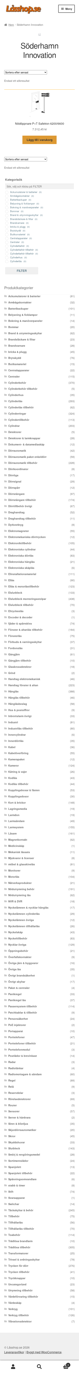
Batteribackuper (18, 308)
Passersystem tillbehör (22, 1006)
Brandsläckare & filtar (21, 339)
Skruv (11, 1136)
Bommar (13, 327)
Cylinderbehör (17, 382)
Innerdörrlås (16, 741)
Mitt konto (13, 1367)
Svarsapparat (16, 1198)
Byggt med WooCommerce (44, 1352)
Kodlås (12, 778)
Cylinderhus (16, 395)
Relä (11, 1086)
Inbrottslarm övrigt (20, 716)
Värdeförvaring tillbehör (23, 1296)
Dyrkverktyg (15, 524)
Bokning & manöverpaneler (25, 321)
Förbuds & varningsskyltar (25, 642)
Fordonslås (15, 648)
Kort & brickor (17, 802)
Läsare (12, 833)
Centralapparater (18, 370)
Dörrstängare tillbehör (22, 500)
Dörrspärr (14, 487)
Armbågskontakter (19, 302)
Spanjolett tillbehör (20, 1173)
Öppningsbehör (18, 951)
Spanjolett (14, 1167)
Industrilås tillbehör (20, 728)
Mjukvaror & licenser (21, 858)
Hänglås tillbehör (19, 697)
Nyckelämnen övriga (21, 920)
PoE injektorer (17, 1025)
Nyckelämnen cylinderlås (24, 914)
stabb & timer (16, 1185)
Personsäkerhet (18, 1018)
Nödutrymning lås (19, 895)
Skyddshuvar (16, 1142)
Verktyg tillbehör (18, 1315)
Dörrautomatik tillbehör (22, 463)
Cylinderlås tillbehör (21, 407)
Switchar (13, 1204)
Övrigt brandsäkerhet (21, 975)
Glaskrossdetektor (19, 667)
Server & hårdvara (19, 1117)
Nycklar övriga (17, 944)
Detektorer (14, 432)
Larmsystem (16, 827)
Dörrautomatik (17, 450)
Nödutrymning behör (21, 889)
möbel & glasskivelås (21, 864)
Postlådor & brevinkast (22, 1056)
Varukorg (61, 1363)
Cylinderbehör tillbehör (22, 388)
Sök (39, 1367)
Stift (10, 1191)
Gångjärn (14, 654)
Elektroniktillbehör (19, 543)
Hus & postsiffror (19, 710)
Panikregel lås (17, 1000)
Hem (11, 24)
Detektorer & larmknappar (24, 438)
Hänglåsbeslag (17, 704)
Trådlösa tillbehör (19, 1247)
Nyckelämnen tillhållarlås (24, 926)
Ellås (11, 580)
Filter (22, 271)
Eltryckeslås (16, 611)
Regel (11, 1080)
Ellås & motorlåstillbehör (23, 586)
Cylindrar (14, 426)
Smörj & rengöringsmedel (24, 1154)
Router (12, 1105)
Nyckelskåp (15, 932)
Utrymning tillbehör (20, 1290)
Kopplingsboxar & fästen (24, 790)
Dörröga (13, 475)
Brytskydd (14, 358)
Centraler (14, 376)
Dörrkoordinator (18, 469)
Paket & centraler (19, 988)
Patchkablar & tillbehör (22, 1012)
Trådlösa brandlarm (20, 1241)
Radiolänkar (15, 1068)
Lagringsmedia (17, 809)
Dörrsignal (14, 481)
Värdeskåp (14, 1303)
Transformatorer (18, 1253)
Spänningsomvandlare (22, 1179)
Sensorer (13, 1111)
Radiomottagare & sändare (25, 1074)
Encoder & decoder (20, 617)
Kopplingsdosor (18, 796)
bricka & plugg (17, 352)
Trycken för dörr (18, 1265)
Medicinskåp (16, 846)
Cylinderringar (17, 413)
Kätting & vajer (17, 771)
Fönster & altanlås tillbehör (25, 629)
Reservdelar (15, 1093)
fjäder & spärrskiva (20, 623)
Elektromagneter (18, 531)
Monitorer (14, 870)
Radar (12, 1062)
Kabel (11, 747)
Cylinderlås (15, 401)
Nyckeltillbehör (17, 938)
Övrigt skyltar (16, 981)
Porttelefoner (16, 1037)
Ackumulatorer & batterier (24, 296)
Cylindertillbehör (18, 420)
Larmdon (13, 815)
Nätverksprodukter (20, 883)
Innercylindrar (17, 734)
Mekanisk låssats (19, 852)
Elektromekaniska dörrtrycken (27, 537)
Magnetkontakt (17, 839)
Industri (13, 722)
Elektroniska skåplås (21, 568)
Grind (11, 673)
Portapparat (15, 1031)
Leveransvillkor (14, 1352)
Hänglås (13, 691)
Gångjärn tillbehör (19, 660)
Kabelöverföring (18, 753)
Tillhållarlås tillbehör (21, 1228)
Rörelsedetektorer (19, 1099)
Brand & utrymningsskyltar (25, 333)
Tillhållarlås (15, 1222)
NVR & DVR (15, 901)
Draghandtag (16, 512)
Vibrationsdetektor (20, 1321)
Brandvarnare (16, 345)
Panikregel (14, 994)
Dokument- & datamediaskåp (26, 444)
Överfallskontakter (19, 957)
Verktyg (13, 1309)
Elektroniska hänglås (21, 562)
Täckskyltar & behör (20, 1210)
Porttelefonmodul (19, 1049)
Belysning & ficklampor (22, 315)
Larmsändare (16, 821)
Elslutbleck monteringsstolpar (27, 599)
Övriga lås (14, 969)
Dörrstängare (16, 494)
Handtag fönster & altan (23, 685)
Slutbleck (14, 1148)
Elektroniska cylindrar (22, 549)
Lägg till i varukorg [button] (40, 140)
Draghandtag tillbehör (22, 518)
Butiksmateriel (17, 364)
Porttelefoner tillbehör (22, 1043)
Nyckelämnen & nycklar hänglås (28, 907)
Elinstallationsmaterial (22, 574)
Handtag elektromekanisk (24, 679)
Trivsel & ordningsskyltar (24, 1259)
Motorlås (13, 876)
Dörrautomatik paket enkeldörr (27, 457)
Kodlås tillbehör (18, 784)
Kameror (13, 765)
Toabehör (14, 1235)
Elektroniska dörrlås (20, 555)
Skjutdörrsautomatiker (22, 1130)
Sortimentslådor (18, 1161)
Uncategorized (17, 1284)
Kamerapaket (16, 759)
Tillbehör (13, 1216)
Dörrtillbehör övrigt (20, 506)
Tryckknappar (16, 1278)
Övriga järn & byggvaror (23, 963)
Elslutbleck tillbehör (20, 605)
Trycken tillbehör (18, 1272)
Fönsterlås (15, 636)
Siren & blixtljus (18, 1123)
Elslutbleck (15, 592)
